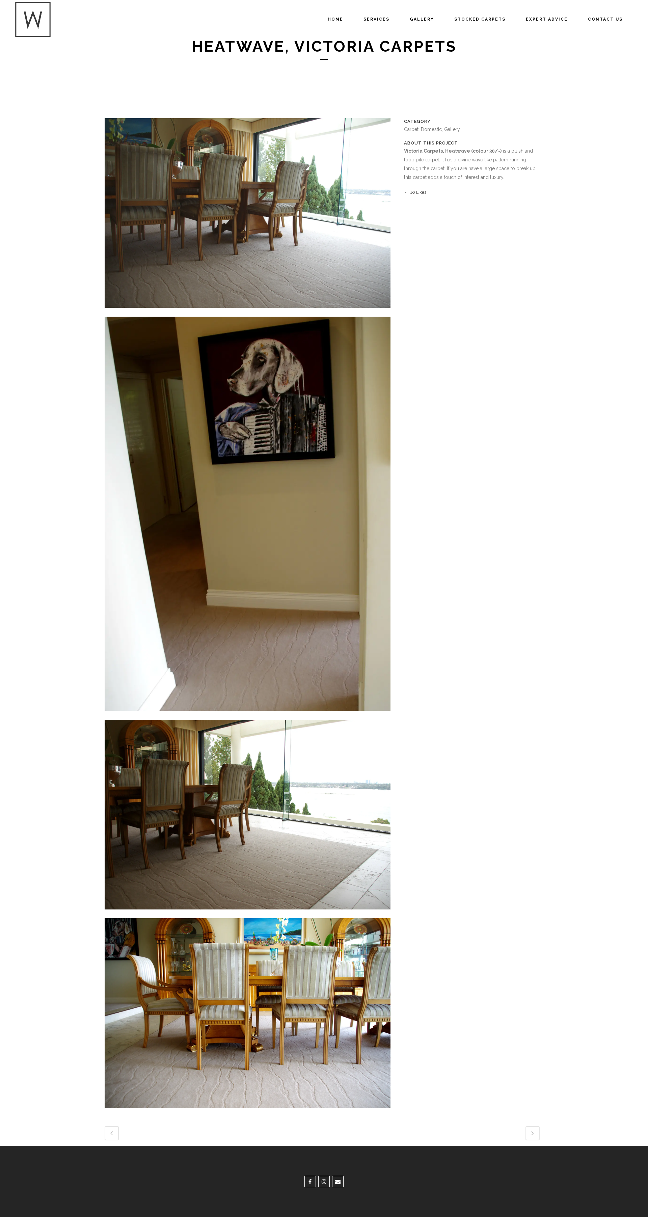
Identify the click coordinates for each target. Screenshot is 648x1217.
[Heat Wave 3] (247, 1112)
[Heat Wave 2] (247, 914)
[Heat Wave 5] (247, 312)
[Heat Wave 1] (247, 715)
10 (418, 192)
